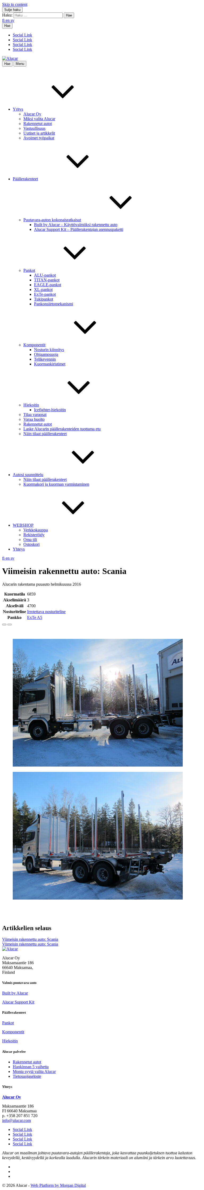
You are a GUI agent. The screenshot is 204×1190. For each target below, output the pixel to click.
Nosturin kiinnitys (49, 349)
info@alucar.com (16, 1120)
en (8, 20)
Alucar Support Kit (18, 1002)
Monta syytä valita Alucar (34, 1071)
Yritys (18, 109)
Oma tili (30, 539)
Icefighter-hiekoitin (50, 409)
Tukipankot (43, 299)
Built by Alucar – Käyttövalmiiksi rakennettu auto (75, 224)
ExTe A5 (34, 617)
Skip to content (14, 4)
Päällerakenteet (25, 179)
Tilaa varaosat (34, 414)
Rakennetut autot (37, 123)
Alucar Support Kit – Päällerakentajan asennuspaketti (78, 229)
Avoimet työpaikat (38, 138)
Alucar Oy (32, 114)
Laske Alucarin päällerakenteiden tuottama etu (62, 429)
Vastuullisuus (34, 128)
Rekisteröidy (34, 534)
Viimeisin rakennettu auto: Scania (30, 939)
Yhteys (19, 549)
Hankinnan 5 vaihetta (31, 1066)
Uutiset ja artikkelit (39, 133)
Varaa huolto (34, 419)
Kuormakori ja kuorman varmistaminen (56, 484)
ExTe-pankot (45, 294)
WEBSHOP (23, 525)
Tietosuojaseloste (27, 1076)
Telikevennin (45, 359)
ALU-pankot (45, 275)
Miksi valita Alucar (39, 118)
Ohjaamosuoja (46, 354)
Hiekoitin (31, 405)
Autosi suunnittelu (28, 474)
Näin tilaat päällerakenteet (45, 433)
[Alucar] (10, 949)
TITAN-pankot (47, 280)
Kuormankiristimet (49, 364)
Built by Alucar (15, 993)
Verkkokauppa (35, 530)
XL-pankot (43, 289)
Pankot (29, 270)
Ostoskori (31, 544)
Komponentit (34, 345)
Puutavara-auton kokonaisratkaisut (52, 220)
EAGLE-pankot (47, 284)
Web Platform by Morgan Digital (58, 1185)
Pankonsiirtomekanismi (53, 304)
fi (4, 20)
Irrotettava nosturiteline (46, 611)
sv (12, 20)
